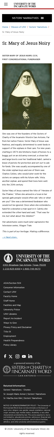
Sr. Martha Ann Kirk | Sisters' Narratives (22, 398)
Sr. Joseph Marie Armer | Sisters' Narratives (24, 394)
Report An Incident (12, 318)
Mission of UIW (18, 27)
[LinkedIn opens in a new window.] (30, 356)
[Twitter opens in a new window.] (10, 356)
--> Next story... (10, 237)
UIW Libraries (10, 314)
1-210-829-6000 (11, 268)
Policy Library (9, 344)
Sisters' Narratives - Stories (17, 389)
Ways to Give (10, 322)
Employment (9, 336)
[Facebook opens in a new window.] (5, 356)
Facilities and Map (12, 305)
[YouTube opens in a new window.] (23, 356)
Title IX (7, 331)
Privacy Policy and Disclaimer (17, 327)
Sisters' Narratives (38, 27)
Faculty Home (10, 296)
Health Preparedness (13, 340)
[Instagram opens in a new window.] (17, 356)
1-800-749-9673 (31, 268)
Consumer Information (14, 287)
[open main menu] (7, 4)
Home (5, 27)
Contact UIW (9, 291)
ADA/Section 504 (12, 283)
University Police (11, 309)
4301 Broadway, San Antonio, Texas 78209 (24, 265)
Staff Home (9, 300)
